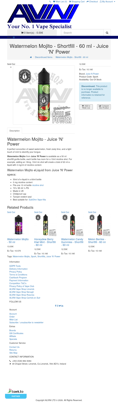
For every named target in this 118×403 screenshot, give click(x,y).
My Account (108, 1)
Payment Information (18, 280)
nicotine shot (38, 185)
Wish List (13, 319)
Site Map (13, 352)
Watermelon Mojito (21, 256)
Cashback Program (18, 277)
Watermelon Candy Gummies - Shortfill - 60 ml (72, 242)
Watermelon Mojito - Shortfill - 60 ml (72, 57)
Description (14, 130)
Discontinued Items (43, 57)
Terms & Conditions (18, 274)
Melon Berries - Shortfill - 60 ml (97, 240)
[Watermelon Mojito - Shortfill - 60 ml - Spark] (44, 95)
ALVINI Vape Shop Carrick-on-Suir (24, 297)
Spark (33, 256)
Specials (13, 339)
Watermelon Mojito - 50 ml (18, 240)
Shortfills (41, 256)
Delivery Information (18, 268)
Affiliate (12, 336)
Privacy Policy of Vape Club (21, 286)
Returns (13, 349)
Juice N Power (92, 73)
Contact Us (14, 346)
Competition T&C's (17, 283)
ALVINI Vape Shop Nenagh (21, 291)
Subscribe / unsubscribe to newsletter (26, 322)
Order (12, 316)
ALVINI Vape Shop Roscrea (21, 294)
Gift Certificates (16, 333)
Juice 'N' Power (53, 256)
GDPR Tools (15, 265)
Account (13, 313)
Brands (12, 330)
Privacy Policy (15, 271)
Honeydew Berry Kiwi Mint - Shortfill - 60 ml (45, 242)
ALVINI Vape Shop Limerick (21, 289)
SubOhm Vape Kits (37, 199)
